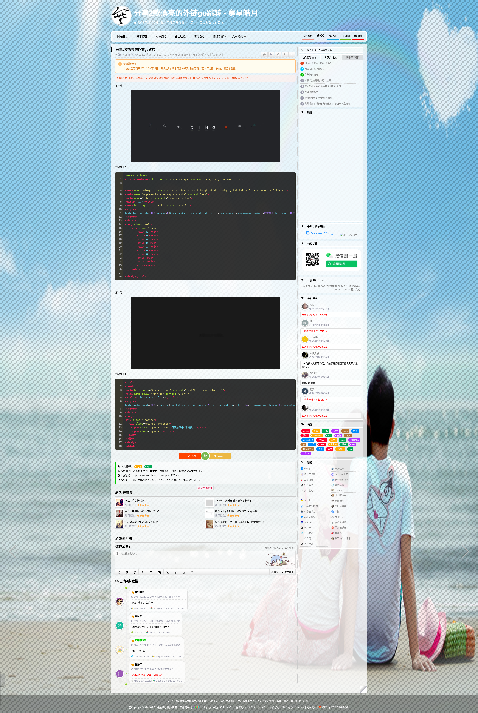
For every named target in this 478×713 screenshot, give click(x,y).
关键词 (306, 453)
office (322, 444)
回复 (183, 591)
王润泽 (307, 527)
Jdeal (307, 500)
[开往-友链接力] (345, 235)
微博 (310, 35)
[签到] (176, 572)
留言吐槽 (180, 36)
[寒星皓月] (121, 15)
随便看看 (199, 36)
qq (351, 449)
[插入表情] (119, 572)
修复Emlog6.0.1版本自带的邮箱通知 (323, 86)
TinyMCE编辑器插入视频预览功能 (233, 500)
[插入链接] (168, 572)
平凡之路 (308, 533)
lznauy (338, 490)
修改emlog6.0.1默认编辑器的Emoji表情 (236, 511)
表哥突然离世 (311, 92)
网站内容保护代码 (134, 500)
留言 (228, 68)
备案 (330, 449)
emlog (306, 431)
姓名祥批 (139, 592)
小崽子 (333, 444)
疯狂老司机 (309, 490)
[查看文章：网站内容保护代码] (119, 506)
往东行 (138, 664)
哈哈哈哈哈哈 (308, 383)
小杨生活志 (309, 511)
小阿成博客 (340, 506)
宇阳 (337, 511)
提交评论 (289, 572)
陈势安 (341, 449)
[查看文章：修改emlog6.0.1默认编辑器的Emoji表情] (209, 516)
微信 (334, 35)
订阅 (347, 35)
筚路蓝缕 (308, 485)
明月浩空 (339, 469)
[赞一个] (184, 572)
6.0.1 (202, 707)
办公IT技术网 (341, 474)
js (304, 444)
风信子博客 (309, 474)
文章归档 (161, 36)
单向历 (307, 538)
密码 (316, 431)
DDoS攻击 (308, 449)
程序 (344, 444)
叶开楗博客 (340, 495)
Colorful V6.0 (227, 707)
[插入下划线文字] (151, 572)
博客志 (338, 533)
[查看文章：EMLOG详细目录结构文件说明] (119, 527)
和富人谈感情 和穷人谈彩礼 (318, 63)
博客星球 (308, 544)
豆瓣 (320, 449)
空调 (312, 444)
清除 (275, 572)
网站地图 (311, 707)
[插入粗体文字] (127, 572)
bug (329, 435)
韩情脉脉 (339, 485)
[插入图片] (159, 572)
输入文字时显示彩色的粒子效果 (142, 511)
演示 (343, 440)
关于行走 (339, 517)
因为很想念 (340, 527)
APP (333, 440)
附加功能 (218, 36)
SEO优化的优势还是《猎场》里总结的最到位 (239, 521)
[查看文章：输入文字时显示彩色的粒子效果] (119, 516)
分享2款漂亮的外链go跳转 (318, 80)
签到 (193, 455)
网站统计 (263, 707)
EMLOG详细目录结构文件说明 (141, 521)
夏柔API (308, 522)
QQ (321, 35)
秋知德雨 (339, 501)
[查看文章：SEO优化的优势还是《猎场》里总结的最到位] (209, 527)
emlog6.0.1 (308, 440)
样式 (348, 435)
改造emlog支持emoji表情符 (318, 98)
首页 (119, 54)
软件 (336, 431)
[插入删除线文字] (143, 572)
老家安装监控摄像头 (315, 69)
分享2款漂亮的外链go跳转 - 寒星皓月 (196, 13)
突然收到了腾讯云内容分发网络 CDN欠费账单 (327, 103)
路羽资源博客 (341, 480)
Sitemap (299, 707)
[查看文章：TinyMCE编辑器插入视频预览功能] (209, 506)
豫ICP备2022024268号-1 (335, 707)
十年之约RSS (311, 506)
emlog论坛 (309, 517)
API (353, 444)
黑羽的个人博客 (343, 538)
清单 (305, 435)
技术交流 (132, 54)
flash (345, 431)
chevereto (317, 435)
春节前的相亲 (311, 74)
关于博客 (142, 36)
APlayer (322, 440)
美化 (149, 466)
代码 (139, 466)
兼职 (339, 435)
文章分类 (237, 36)
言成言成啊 (340, 522)
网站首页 (122, 36)
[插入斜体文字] (135, 572)
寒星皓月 (164, 471)
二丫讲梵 (308, 480)
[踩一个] (192, 572)
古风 (355, 431)
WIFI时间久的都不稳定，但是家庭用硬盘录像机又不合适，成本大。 (331, 365)
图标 (326, 431)
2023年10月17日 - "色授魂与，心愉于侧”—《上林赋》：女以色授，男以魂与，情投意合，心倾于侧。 (203, 22)
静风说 (138, 616)
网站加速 (355, 440)
